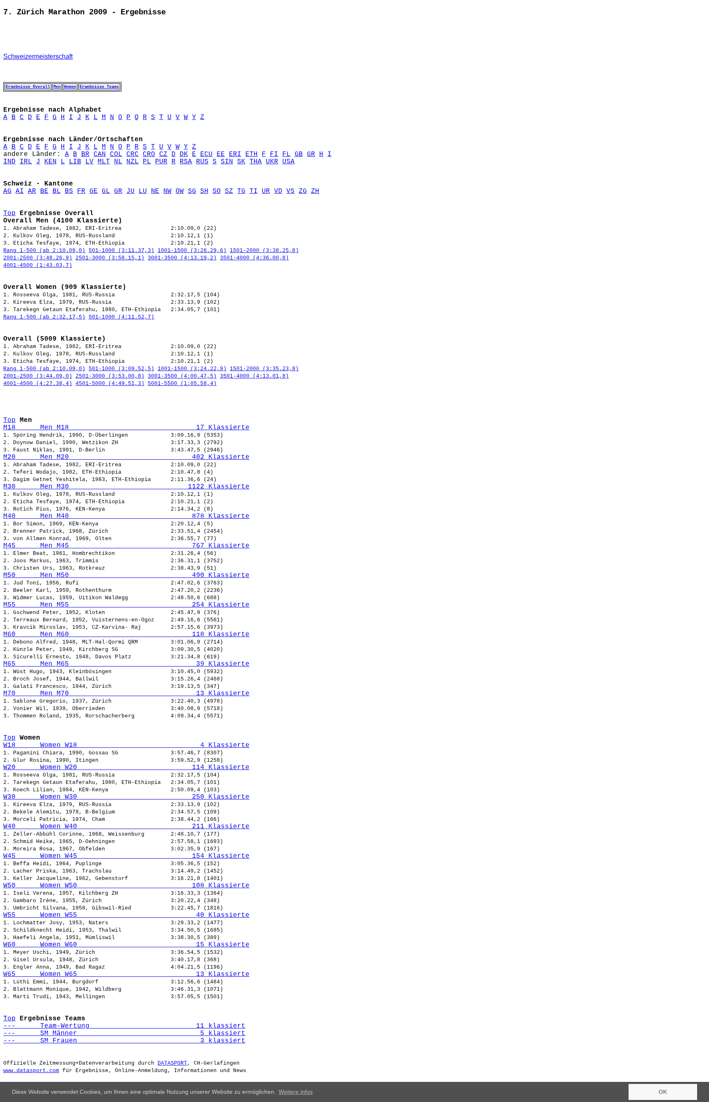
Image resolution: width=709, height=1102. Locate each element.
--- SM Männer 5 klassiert (124, 1033)
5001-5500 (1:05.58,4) (182, 383)
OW (180, 191)
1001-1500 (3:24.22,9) (192, 369)
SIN (227, 161)
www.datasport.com (31, 1071)
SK (241, 161)
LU (143, 191)
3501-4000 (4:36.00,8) (254, 258)
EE (221, 154)
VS (290, 191)
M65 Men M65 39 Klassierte (126, 664)
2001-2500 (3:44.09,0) (37, 376)
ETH (251, 154)
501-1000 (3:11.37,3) (121, 250)
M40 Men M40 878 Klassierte (126, 516)
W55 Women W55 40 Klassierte (126, 915)
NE (155, 191)
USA (288, 161)
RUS (202, 161)
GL (106, 191)
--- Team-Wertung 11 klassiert (124, 1026)
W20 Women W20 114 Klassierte (126, 767)
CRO (149, 154)
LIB (75, 161)
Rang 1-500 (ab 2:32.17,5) (44, 317)
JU (130, 191)
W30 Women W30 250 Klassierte (126, 797)
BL (57, 191)
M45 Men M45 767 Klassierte (126, 546)
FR (81, 191)
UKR (272, 161)
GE (93, 191)
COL (116, 154)
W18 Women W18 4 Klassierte (126, 745)
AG (7, 191)
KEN (50, 161)
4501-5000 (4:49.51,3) (109, 383)
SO (217, 191)
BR (85, 154)
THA (255, 161)
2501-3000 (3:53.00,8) (109, 376)
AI (20, 191)
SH (204, 191)
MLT (104, 161)
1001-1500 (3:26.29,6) (192, 250)
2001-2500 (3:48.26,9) (37, 258)
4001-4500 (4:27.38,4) (37, 383)
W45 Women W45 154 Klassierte (126, 856)
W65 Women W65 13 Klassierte (126, 974)
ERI (235, 154)
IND (9, 161)
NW (167, 191)
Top (9, 213)
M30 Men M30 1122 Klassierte (126, 486)
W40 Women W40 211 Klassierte (126, 826)
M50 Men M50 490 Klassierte (126, 575)
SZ (229, 191)
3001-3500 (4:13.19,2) (182, 258)
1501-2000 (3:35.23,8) (264, 369)
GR (311, 154)
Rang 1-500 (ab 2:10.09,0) (44, 250)
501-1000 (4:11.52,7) (121, 317)
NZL (132, 161)
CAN (100, 154)
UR (266, 191)
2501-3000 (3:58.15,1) (109, 258)
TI (253, 191)
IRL (26, 161)
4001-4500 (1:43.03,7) (37, 265)
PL (147, 161)
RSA (186, 161)
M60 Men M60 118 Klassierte (126, 634)
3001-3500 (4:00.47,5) (182, 376)
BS (69, 191)
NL (118, 161)
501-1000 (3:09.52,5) (121, 369)
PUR (161, 161)
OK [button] (663, 1091)
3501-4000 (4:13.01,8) (254, 376)
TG (241, 191)
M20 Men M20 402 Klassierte (126, 457)
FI (274, 154)
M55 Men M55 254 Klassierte (126, 605)
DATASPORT (172, 1063)
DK (184, 154)
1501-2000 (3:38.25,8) (264, 250)
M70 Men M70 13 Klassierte (126, 693)
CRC (132, 154)
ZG (303, 191)
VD (278, 191)
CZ (163, 154)
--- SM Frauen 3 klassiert (124, 1041)
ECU (206, 154)
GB (299, 154)
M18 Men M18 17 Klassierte (126, 427)
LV (89, 161)
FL (286, 154)
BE (44, 191)
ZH (315, 191)
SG (192, 191)
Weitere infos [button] (296, 1091)
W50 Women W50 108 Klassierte (126, 885)
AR (32, 191)
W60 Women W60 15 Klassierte (126, 944)
